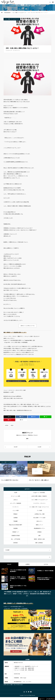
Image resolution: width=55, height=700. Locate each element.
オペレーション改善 (15, 496)
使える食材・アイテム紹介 (39, 517)
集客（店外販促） (39, 542)
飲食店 (12, 425)
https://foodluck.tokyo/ (18, 398)
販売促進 (16, 542)
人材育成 (6, 425)
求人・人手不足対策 (15, 539)
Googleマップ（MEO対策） (39, 492)
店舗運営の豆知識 (16, 535)
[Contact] (30, 691)
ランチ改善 (39, 510)
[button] (27, 438)
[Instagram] (24, 691)
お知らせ (16, 499)
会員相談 (16, 517)
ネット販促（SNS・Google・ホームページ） (39, 506)
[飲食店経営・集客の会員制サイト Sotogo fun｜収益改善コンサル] (7, 2)
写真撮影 (16, 521)
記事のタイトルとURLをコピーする (27, 325)
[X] (26, 691)
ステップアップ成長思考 (15, 503)
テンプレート (16, 506)
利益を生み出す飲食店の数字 (15, 524)
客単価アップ (16, 532)
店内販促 (39, 532)
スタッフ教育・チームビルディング (12, 19)
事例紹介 (16, 514)
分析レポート (39, 521)
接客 (39, 535)
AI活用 (15, 492)
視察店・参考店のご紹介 (39, 539)
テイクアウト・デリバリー (39, 503)
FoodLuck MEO (28, 340)
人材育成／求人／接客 (39, 514)
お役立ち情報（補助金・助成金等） (39, 496)
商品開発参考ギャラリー (39, 528)
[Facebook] (28, 691)
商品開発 (16, 528)
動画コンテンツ (39, 524)
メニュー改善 (16, 510)
